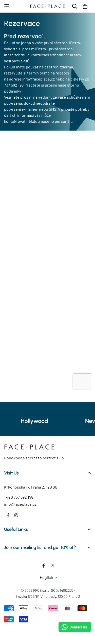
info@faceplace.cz (20, 504)
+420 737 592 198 (18, 497)
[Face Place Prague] (47, 6)
